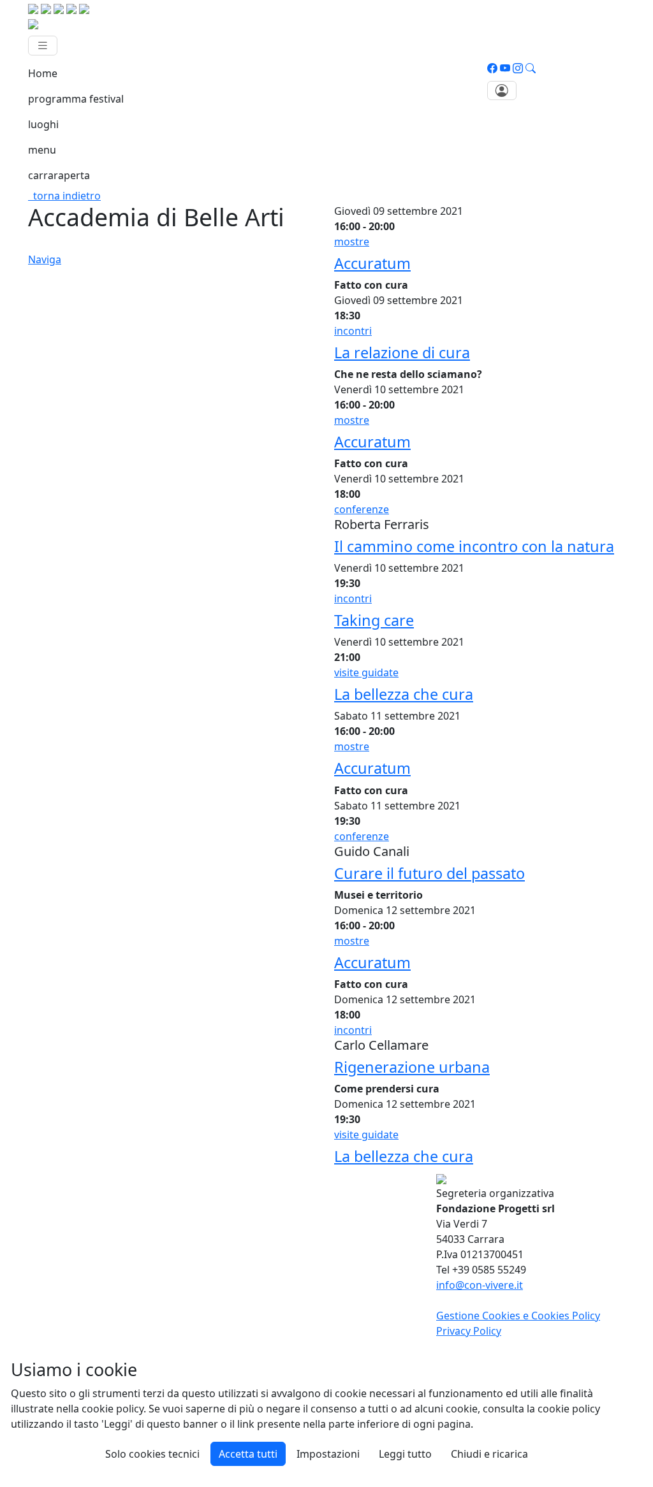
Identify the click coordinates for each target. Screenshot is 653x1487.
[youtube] (505, 68)
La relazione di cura (402, 352)
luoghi (43, 124)
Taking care (374, 620)
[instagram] (518, 68)
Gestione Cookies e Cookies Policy (518, 1316)
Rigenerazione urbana (412, 1067)
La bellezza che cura (403, 694)
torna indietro (64, 196)
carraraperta (59, 175)
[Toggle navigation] (42, 45)
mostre (351, 242)
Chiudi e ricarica (489, 1454)
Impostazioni (328, 1454)
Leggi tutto (405, 1454)
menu (42, 150)
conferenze (361, 509)
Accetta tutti (248, 1454)
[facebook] (492, 68)
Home (42, 73)
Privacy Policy (468, 1331)
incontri (353, 331)
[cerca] (530, 68)
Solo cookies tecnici (152, 1454)
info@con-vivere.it (479, 1285)
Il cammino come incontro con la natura (474, 546)
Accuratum (372, 263)
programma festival (76, 99)
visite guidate (366, 672)
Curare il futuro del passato (429, 873)
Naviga (44, 259)
